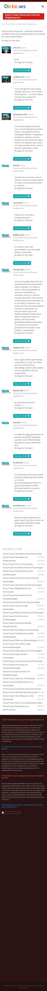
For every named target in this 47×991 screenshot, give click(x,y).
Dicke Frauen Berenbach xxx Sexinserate (23, 630)
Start (3, 24)
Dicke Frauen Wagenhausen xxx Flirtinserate (23, 590)
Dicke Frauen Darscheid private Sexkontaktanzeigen (23, 645)
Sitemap (20, 986)
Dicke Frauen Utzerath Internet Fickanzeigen (23, 585)
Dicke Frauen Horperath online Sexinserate (23, 689)
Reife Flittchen (29, 986)
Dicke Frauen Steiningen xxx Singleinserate (23, 559)
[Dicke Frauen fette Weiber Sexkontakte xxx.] (15, 6)
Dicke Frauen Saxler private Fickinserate (23, 656)
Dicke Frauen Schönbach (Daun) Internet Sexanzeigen (23, 580)
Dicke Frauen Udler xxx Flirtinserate (23, 678)
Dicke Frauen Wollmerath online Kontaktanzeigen (23, 597)
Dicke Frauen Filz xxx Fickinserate (23, 564)
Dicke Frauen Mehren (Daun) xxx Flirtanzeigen (23, 612)
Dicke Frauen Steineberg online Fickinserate (23, 554)
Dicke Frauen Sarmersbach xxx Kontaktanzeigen (23, 673)
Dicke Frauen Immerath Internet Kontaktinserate (23, 625)
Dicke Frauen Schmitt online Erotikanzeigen (23, 618)
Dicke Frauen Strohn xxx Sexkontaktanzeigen (23, 703)
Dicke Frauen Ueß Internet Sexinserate (23, 692)
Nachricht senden (21, 70)
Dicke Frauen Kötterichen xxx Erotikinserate (23, 708)
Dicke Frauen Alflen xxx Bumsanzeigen (23, 640)
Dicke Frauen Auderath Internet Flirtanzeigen (23, 567)
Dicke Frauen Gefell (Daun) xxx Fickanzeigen (23, 651)
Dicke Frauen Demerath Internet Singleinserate (25, 52)
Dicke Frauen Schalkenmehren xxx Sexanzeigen (23, 684)
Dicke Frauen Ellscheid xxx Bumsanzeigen (23, 602)
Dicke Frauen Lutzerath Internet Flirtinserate (23, 661)
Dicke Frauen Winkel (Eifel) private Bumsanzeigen (23, 573)
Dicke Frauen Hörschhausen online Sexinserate (23, 698)
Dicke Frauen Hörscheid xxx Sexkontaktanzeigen (23, 666)
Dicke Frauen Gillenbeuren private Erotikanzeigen (23, 635)
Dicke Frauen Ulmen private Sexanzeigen (23, 607)
